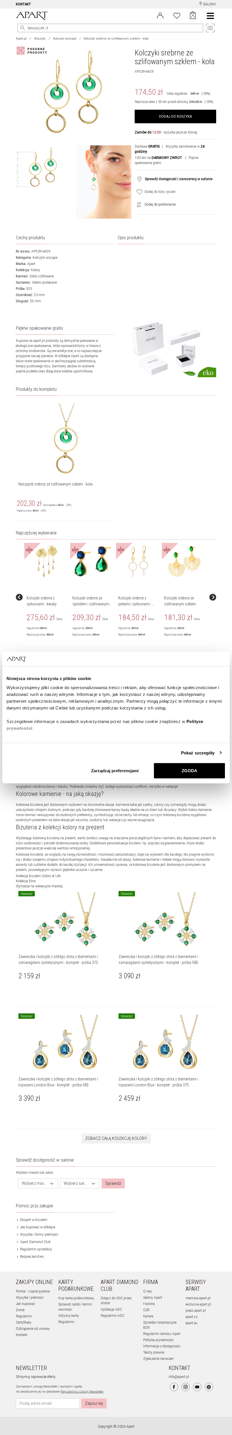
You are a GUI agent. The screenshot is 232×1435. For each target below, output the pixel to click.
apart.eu (191, 1323)
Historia (149, 1304)
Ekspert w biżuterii (33, 1220)
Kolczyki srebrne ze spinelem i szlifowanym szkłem (90, 604)
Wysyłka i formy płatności (38, 1235)
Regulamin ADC (112, 1316)
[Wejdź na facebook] (174, 1387)
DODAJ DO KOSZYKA (175, 116)
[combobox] (38, 1183)
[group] (47, 597)
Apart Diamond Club (35, 1242)
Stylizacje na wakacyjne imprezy (39, 886)
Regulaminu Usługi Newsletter (82, 1391)
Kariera (148, 1316)
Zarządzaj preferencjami (115, 770)
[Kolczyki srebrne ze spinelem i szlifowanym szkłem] (92, 561)
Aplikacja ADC (111, 1309)
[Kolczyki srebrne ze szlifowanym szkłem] (184, 561)
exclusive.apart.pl (198, 1304)
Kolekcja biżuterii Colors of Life (38, 876)
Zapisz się (94, 1403)
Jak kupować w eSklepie (37, 1227)
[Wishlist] (177, 15)
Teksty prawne (153, 1352)
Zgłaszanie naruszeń (158, 1359)
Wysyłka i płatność (30, 1298)
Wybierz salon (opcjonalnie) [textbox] (76, 1183)
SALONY (209, 4)
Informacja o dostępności (162, 1346)
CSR (146, 1310)
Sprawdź (113, 1183)
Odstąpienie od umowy (33, 1329)
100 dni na (158, 158)
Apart (31, 264)
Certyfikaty (23, 1322)
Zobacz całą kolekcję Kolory (116, 1138)
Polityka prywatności (158, 1340)
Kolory (35, 270)
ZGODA (189, 770)
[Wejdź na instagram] (185, 1387)
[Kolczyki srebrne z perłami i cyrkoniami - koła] (138, 561)
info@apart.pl (179, 1377)
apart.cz (191, 1317)
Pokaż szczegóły (198, 752)
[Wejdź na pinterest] (209, 1387)
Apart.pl (21, 38)
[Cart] (193, 15)
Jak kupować (25, 1304)
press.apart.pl (196, 1311)
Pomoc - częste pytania (33, 1291)
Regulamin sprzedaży (35, 1249)
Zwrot (20, 1310)
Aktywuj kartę (68, 1316)
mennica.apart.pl (198, 1298)
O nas (147, 1291)
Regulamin (24, 1316)
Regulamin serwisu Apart (162, 1334)
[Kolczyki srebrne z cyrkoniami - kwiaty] (47, 561)
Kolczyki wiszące (64, 38)
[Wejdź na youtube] (197, 1387)
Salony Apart (152, 1298)
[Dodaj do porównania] (137, 204)
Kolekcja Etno (26, 881)
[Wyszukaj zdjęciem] (33, 50)
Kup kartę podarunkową (76, 1298)
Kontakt (21, 1335)
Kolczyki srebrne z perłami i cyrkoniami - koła (135, 604)
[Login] (160, 15)
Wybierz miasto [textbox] (34, 1183)
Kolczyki (40, 38)
